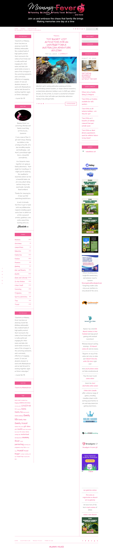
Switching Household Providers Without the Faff (89, 76)
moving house (18, 438)
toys (16, 451)
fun (19, 426)
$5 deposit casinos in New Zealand (89, 331)
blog (26, 400)
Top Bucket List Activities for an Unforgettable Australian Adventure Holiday (56, 45)
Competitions (19, 247)
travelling (22, 454)
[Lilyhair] (90, 478)
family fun (19, 412)
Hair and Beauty (20, 270)
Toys (16, 301)
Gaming (17, 266)
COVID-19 (26, 405)
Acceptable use (25, 540)
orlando (21, 441)
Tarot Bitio (85, 99)
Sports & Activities (21, 297)
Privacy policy (37, 540)
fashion (16, 426)
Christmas (18, 243)
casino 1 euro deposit (90, 515)
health (20, 429)
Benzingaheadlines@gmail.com (92, 283)
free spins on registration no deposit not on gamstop (90, 497)
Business (17, 240)
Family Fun (18, 255)
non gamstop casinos (90, 490)
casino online (90, 378)
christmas (27, 403)
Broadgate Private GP (90, 447)
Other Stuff (19, 285)
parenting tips (27, 444)
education (19, 409)
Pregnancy (18, 293)
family (23, 409)
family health (26, 412)
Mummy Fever (56, 547)
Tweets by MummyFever (23, 388)
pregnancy (17, 447)
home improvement (27, 429)
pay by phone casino (91, 369)
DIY (16, 409)
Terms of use (49, 540)
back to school (21, 400)
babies (16, 400)
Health (17, 274)
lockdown (23, 432)
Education (18, 251)
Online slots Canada (90, 390)
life (20, 432)
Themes (23, 28)
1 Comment (63, 54)
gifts (16, 429)
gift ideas (27, 426)
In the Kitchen (20, 282)
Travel (56, 36)
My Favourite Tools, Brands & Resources (28, 30)
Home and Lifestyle (21, 278)
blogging (17, 403)
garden (22, 426)
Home (16, 28)
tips (24, 447)
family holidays (19, 416)
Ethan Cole (85, 92)
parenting (19, 444)
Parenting (18, 289)
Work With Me (32, 28)
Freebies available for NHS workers (89, 101)
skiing (21, 447)
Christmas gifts (18, 406)
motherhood (25, 434)
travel (20, 450)
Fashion (17, 259)
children (21, 403)
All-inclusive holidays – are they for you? (89, 111)
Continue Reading (71, 103)
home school (17, 432)
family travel (21, 423)
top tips (27, 447)
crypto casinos (90, 507)
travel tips (20, 456)
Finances (17, 262)
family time (22, 420)
